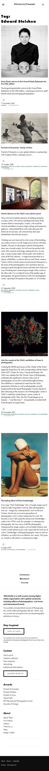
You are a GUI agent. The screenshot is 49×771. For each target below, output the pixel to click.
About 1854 (8, 717)
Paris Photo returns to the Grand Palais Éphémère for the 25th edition (23, 82)
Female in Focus (9, 695)
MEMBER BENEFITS (15, 673)
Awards (17, 166)
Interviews (31, 290)
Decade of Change (10, 704)
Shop (5, 729)
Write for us (7, 726)
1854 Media (4, 166)
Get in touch (8, 655)
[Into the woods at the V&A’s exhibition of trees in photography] (24, 334)
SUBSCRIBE (16, 761)
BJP (2, 290)
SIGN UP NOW (13, 631)
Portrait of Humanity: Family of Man (16, 147)
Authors (6, 723)
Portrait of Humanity (40, 166)
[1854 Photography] (24, 4)
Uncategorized (6, 291)
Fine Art (24, 290)
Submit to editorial (10, 658)
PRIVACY (8, 761)
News (37, 290)
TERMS (3, 761)
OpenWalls (7, 698)
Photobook (11, 549)
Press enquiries (9, 661)
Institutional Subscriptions (13, 667)
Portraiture (5, 167)
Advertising (7, 664)
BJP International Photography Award (17, 701)
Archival (11, 166)
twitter (25, 583)
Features (19, 290)
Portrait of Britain (9, 692)
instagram (25, 575)
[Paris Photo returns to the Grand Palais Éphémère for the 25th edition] (24, 51)
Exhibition (29, 166)
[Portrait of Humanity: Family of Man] (24, 128)
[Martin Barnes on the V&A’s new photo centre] (24, 193)
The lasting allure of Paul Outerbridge (17, 500)
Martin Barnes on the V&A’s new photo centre (21, 213)
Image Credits (8, 732)
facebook (25, 579)
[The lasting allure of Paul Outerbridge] (24, 465)
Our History (8, 720)
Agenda (3, 105)
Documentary (5, 414)
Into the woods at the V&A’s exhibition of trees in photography (22, 361)
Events (23, 166)
